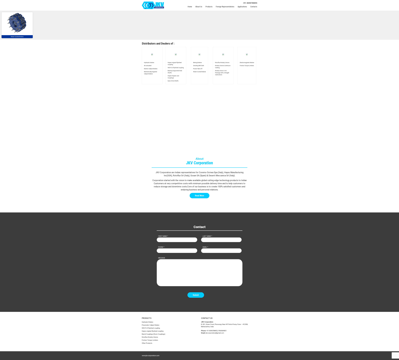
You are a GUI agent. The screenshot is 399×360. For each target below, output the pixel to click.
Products (209, 7)
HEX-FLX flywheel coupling (151, 328)
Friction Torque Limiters (150, 340)
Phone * (161, 247)
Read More (199, 195)
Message (161, 258)
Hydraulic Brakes (147, 322)
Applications (242, 7)
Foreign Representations (225, 7)
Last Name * (207, 236)
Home (190, 7)
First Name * (163, 236)
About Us (198, 7)
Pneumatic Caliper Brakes (150, 325)
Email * (205, 247)
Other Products (147, 343)
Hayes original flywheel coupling (152, 331)
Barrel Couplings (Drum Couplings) (153, 334)
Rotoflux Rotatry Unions (150, 337)
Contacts (253, 7)
